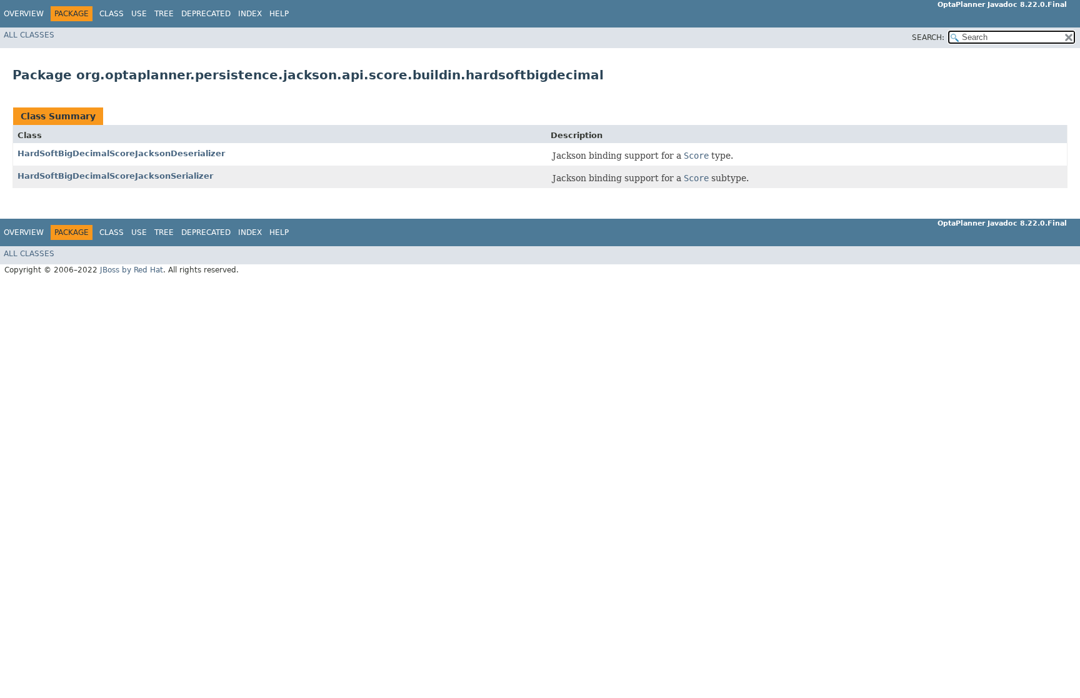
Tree (164, 13)
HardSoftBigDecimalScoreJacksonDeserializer (121, 153)
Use (139, 13)
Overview (24, 13)
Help (279, 13)
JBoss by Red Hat (131, 270)
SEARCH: (928, 37)
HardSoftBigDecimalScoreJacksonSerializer (115, 176)
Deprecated (206, 13)
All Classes (29, 35)
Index (250, 13)
